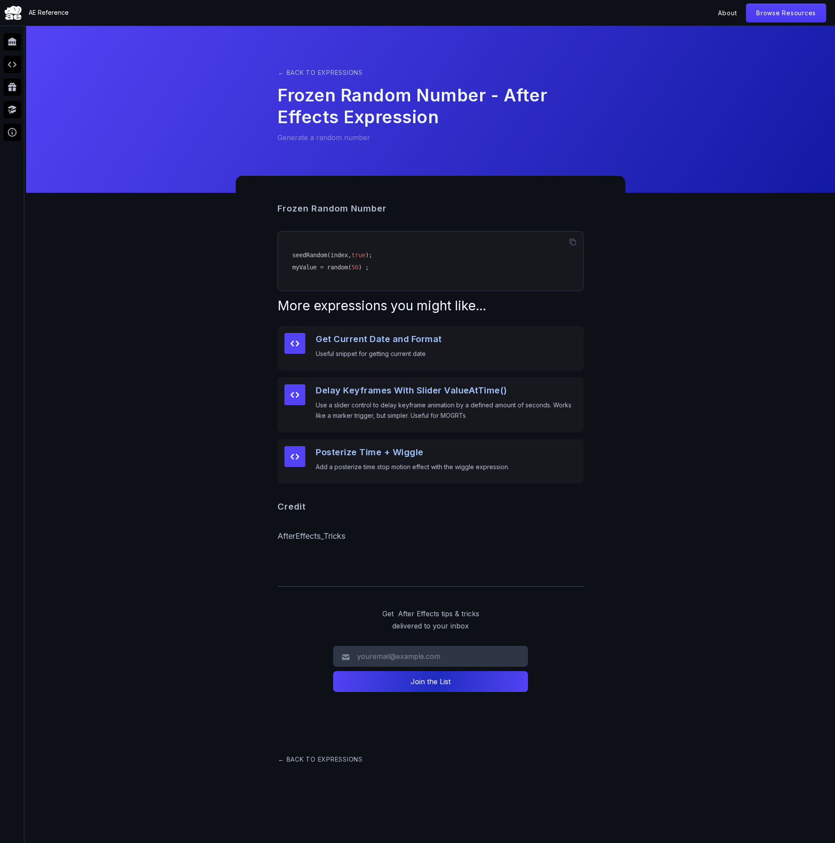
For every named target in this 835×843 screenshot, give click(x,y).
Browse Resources (786, 13)
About (727, 13)
